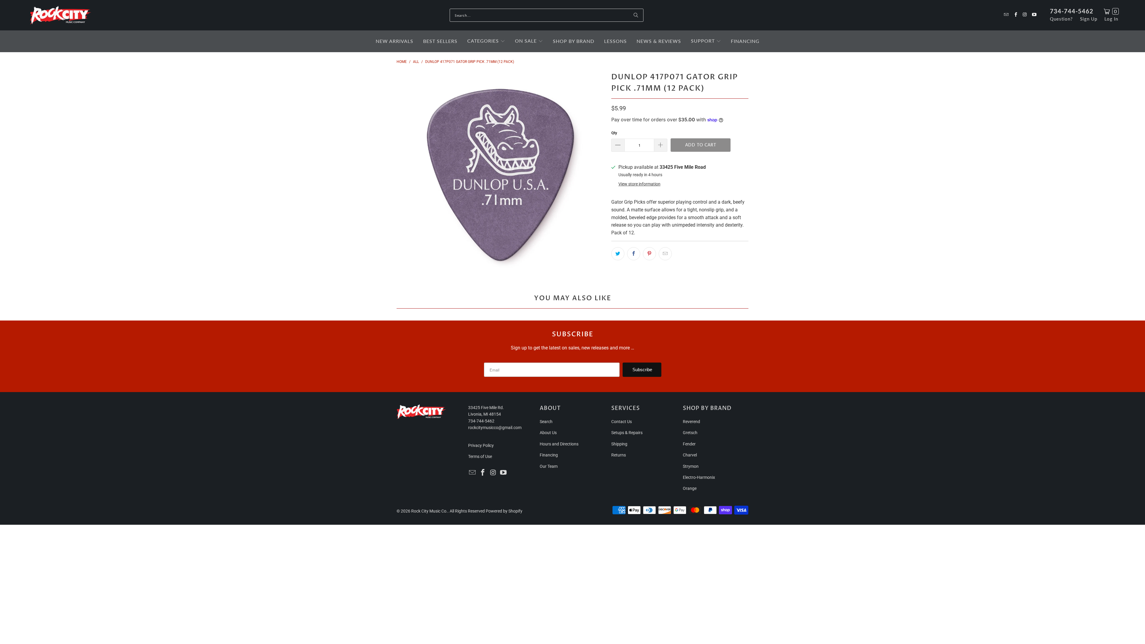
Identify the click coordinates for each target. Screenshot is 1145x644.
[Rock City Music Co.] (60, 15)
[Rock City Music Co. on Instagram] (1024, 15)
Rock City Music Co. (429, 511)
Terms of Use (480, 456)
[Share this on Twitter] (617, 253)
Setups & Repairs (627, 432)
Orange (690, 488)
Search (546, 421)
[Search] (636, 15)
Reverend (691, 421)
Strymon (691, 466)
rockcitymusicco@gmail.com (495, 427)
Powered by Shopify (504, 511)
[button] (486, 41)
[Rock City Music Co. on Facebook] (1015, 15)
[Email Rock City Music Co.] (1005, 15)
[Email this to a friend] (665, 253)
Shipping (619, 444)
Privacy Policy (481, 445)
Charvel (690, 455)
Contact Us (621, 421)
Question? (1061, 18)
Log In (1111, 18)
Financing (549, 455)
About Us (548, 432)
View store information (639, 184)
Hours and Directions (559, 444)
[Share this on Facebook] (633, 253)
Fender (689, 444)
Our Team (549, 466)
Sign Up (1088, 18)
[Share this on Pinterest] (649, 253)
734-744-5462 (1071, 11)
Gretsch (690, 432)
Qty (614, 133)
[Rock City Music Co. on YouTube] (1033, 15)
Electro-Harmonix (699, 477)
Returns (618, 455)
